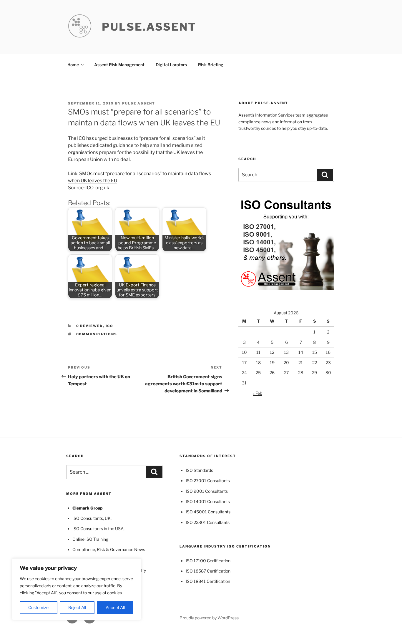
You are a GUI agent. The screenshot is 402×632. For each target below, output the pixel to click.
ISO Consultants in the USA (98, 528)
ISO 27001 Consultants (208, 480)
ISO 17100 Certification (208, 560)
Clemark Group (87, 507)
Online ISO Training (90, 539)
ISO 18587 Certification (208, 570)
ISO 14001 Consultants (208, 501)
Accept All (115, 607)
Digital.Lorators (171, 64)
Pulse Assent (138, 103)
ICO (110, 326)
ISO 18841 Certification (208, 581)
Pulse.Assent (149, 26)
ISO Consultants (87, 518)
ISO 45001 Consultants (208, 511)
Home (73, 64)
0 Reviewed (89, 326)
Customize (38, 607)
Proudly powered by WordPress (209, 617)
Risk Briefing (210, 64)
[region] (76, 589)
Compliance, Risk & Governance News (108, 549)
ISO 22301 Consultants (208, 522)
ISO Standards (199, 470)
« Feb (257, 393)
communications (96, 334)
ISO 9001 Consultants (207, 491)
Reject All (77, 607)
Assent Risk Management (119, 64)
